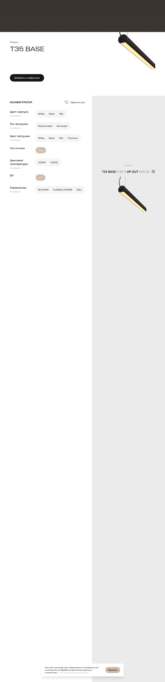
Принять (113, 670)
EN (122, 7)
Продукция (15, 7)
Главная (13, 19)
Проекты (28, 7)
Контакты (54, 7)
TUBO (74, 19)
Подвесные (63, 19)
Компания (41, 7)
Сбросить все (77, 102)
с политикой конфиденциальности (73, 672)
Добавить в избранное (27, 77)
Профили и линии (46, 19)
